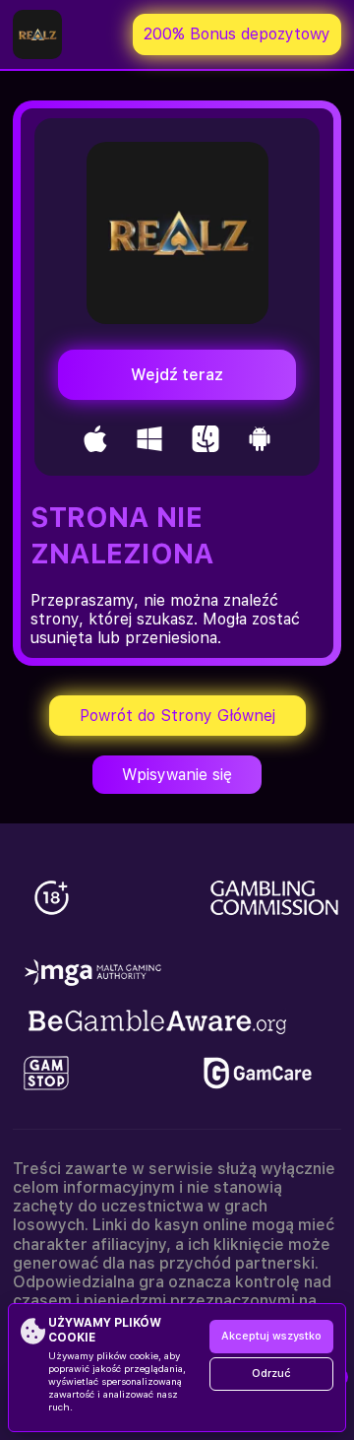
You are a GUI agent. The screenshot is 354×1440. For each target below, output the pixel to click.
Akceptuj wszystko (271, 1336)
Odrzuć (271, 1373)
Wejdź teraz (177, 374)
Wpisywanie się (177, 774)
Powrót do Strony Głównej (177, 715)
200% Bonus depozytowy (237, 34)
